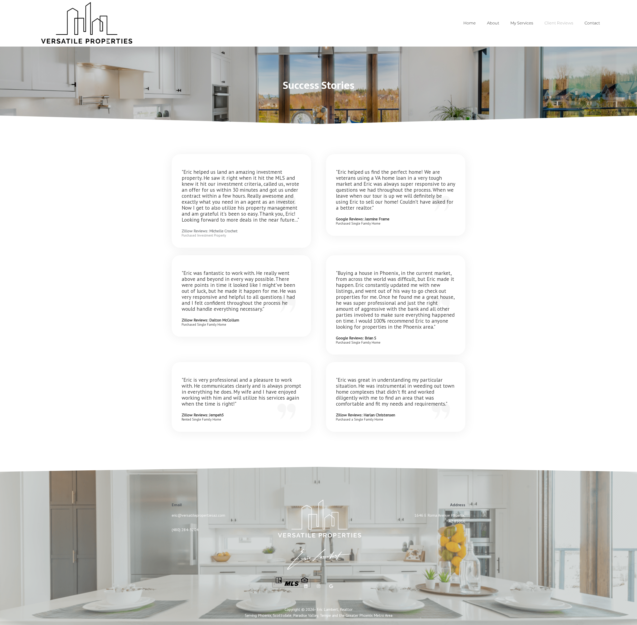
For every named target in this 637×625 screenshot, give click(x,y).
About (493, 23)
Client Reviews (558, 23)
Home (469, 23)
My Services (521, 23)
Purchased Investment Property (204, 235)
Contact (592, 23)
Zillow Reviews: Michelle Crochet (210, 230)
